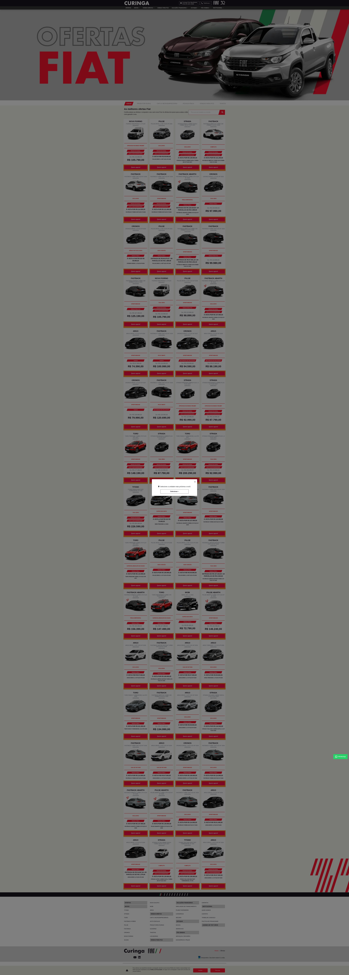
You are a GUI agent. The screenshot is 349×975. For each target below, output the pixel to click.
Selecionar (174, 491)
